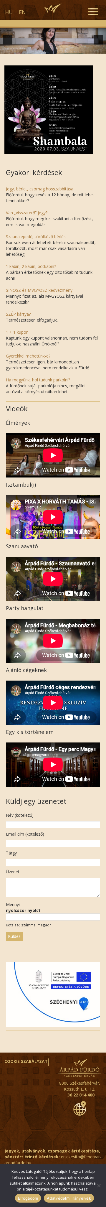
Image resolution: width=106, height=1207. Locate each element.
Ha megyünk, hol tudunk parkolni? (38, 380)
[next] (98, 40)
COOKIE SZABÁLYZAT (26, 1061)
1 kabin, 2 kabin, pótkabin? (31, 266)
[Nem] (99, 1185)
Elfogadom (28, 1198)
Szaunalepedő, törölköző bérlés (36, 236)
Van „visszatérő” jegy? (26, 212)
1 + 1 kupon (17, 332)
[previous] (7, 40)
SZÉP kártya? (18, 314)
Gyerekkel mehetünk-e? (28, 356)
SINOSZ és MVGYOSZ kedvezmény (39, 290)
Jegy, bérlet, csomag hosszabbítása (39, 189)
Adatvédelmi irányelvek (69, 1198)
